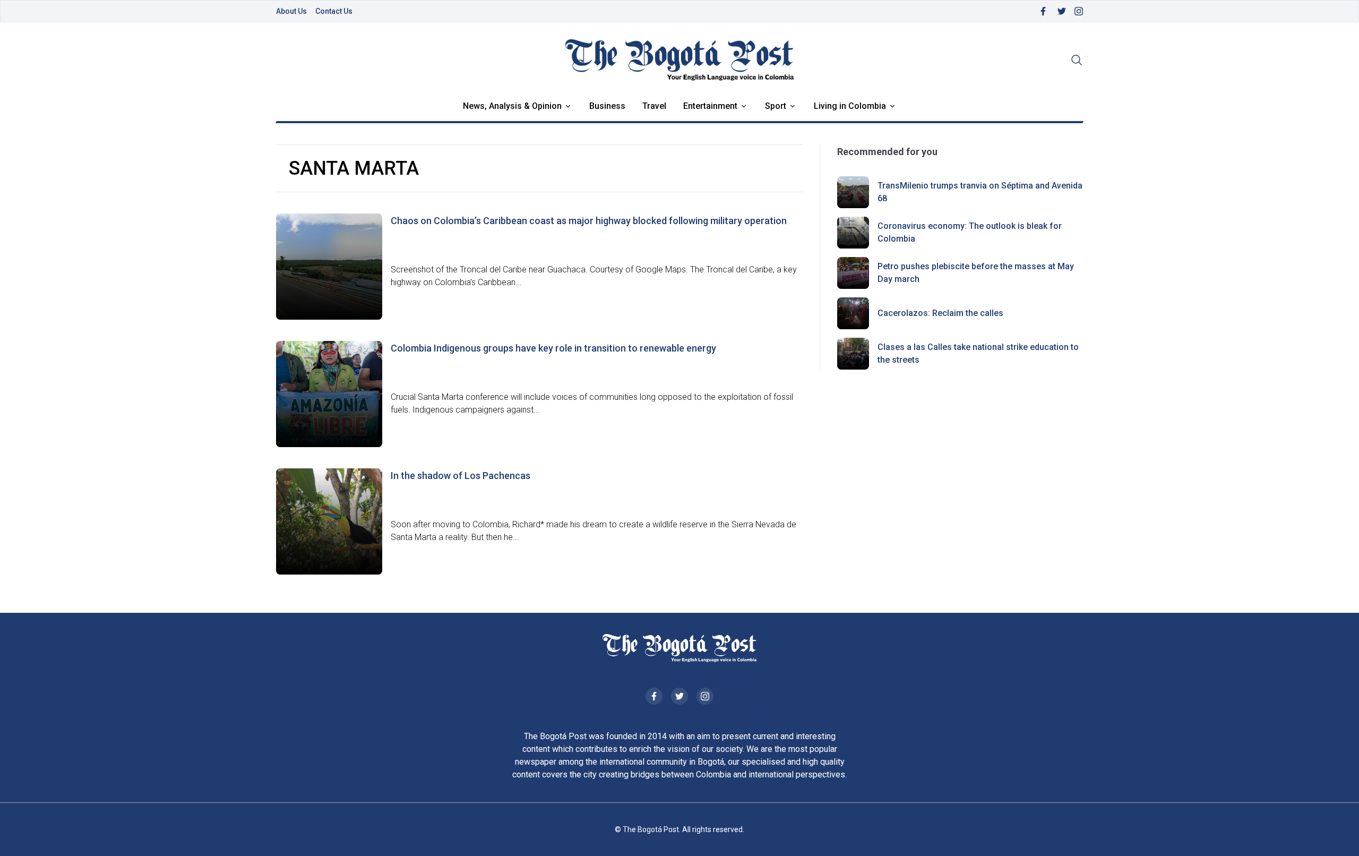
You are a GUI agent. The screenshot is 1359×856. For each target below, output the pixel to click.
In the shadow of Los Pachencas (460, 475)
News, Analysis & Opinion (512, 106)
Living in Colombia (850, 106)
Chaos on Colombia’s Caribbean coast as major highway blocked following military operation (589, 220)
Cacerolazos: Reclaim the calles (940, 313)
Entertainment (710, 106)
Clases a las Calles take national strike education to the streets (978, 353)
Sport (775, 106)
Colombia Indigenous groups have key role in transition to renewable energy (553, 348)
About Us (291, 11)
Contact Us (333, 11)
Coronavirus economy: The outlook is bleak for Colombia (970, 232)
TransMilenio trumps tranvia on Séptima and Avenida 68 (980, 192)
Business (607, 106)
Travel (654, 106)
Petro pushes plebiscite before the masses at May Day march (976, 272)
